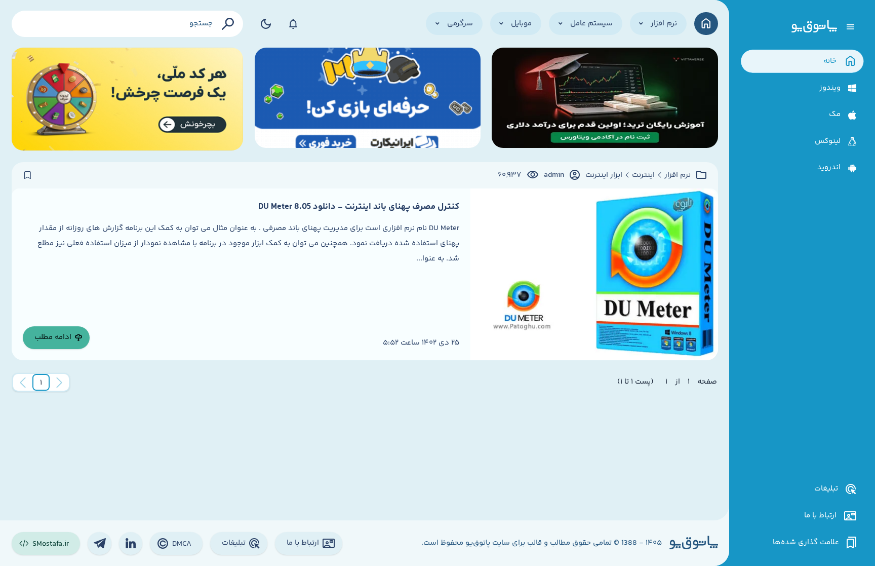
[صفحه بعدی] (22, 382)
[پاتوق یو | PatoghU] (814, 26)
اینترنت (643, 175)
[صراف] (128, 99)
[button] (41, 382)
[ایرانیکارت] (368, 99)
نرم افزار (677, 175)
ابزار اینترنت (603, 175)
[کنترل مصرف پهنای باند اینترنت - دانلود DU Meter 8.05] (594, 274)
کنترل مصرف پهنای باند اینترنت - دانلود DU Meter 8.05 (358, 206)
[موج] (605, 99)
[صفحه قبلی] (59, 382)
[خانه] (706, 23)
